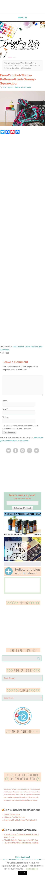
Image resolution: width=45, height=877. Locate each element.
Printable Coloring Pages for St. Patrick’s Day (21, 840)
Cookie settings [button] (32, 869)
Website (5, 417)
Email (5, 409)
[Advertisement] (22, 241)
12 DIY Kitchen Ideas (12, 815)
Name (5, 400)
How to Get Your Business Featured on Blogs (21, 843)
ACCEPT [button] (22, 873)
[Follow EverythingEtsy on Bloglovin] (22, 575)
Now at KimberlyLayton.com (20, 829)
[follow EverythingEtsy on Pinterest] (22, 733)
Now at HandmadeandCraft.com (22, 809)
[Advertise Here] (22, 781)
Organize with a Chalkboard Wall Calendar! (20, 820)
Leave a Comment (23, 87)
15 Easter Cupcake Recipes (14, 817)
